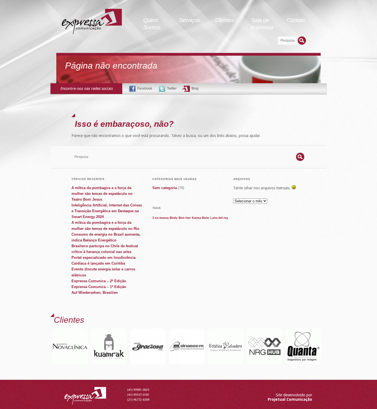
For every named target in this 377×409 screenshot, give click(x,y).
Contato (296, 20)
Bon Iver (185, 217)
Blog (195, 88)
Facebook (144, 88)
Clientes (224, 20)
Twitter (172, 88)
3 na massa (160, 217)
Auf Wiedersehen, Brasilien (94, 292)
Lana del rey (219, 217)
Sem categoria (164, 188)
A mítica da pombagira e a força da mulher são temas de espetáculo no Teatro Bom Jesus (101, 193)
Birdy (173, 217)
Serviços (189, 20)
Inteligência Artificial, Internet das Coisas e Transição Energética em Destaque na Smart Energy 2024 (106, 211)
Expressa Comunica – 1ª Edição (98, 287)
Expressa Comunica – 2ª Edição (98, 281)
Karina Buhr (200, 217)
